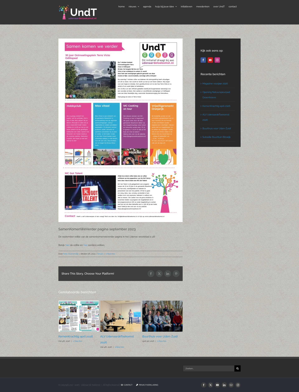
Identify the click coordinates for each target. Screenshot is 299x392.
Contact (127, 385)
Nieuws (100, 254)
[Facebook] (203, 60)
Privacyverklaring (148, 385)
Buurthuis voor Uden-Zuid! (118, 336)
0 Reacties (110, 254)
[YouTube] (210, 60)
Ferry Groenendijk (70, 254)
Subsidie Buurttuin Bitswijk (216, 137)
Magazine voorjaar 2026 (158, 336)
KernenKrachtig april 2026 (216, 106)
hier (67, 245)
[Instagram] (217, 60)
